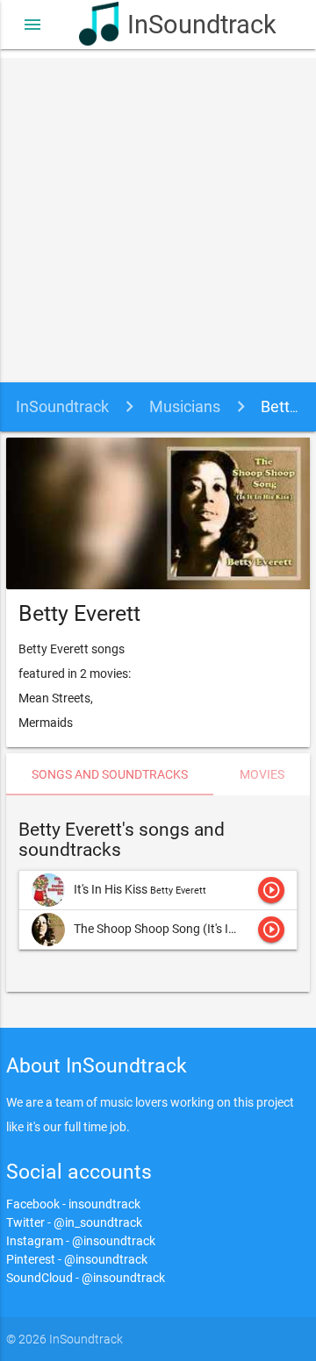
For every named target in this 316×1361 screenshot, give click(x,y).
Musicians (184, 406)
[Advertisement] (158, 216)
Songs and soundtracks (110, 774)
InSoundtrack (182, 24)
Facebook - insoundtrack (73, 1204)
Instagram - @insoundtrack (80, 1241)
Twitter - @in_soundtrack (74, 1222)
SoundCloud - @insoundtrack (85, 1278)
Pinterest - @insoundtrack (76, 1259)
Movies (262, 774)
